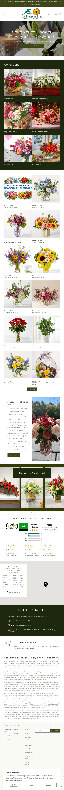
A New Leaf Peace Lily (39, 348)
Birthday (7, 165)
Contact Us (27, 733)
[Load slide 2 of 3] (30, 58)
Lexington (45, 646)
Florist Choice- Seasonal (11, 207)
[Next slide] (36, 58)
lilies (31, 704)
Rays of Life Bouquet (10, 277)
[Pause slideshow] (40, 58)
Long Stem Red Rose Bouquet (13, 348)
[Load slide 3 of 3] (32, 58)
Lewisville (38, 646)
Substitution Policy (28, 757)
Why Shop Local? (27, 738)
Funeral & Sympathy (40, 99)
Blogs (16, 733)
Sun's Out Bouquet (38, 242)
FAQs (26, 729)
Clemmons (23, 646)
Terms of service (27, 763)
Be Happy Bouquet (38, 277)
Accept (31, 785)
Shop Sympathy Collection (32, 45)
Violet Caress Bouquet (11, 312)
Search (16, 729)
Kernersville (30, 646)
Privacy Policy (17, 780)
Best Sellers (9, 99)
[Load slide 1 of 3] (27, 58)
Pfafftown (52, 646)
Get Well (35, 165)
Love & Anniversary (40, 132)
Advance (16, 646)
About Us (7, 743)
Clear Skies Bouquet (38, 207)
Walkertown (20, 648)
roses (5, 704)
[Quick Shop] (48, 13)
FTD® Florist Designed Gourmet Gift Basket (44, 383)
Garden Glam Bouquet (39, 312)
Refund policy (28, 752)
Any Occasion (9, 132)
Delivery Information (28, 744)
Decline (48, 785)
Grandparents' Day (8, 730)
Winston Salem (29, 648)
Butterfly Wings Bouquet (12, 383)
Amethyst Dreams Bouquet (13, 242)
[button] (3, 14)
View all (32, 389)
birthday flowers (53, 704)
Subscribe (54, 730)
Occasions (7, 735)
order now (13, 455)
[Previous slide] (23, 58)
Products (7, 739)
